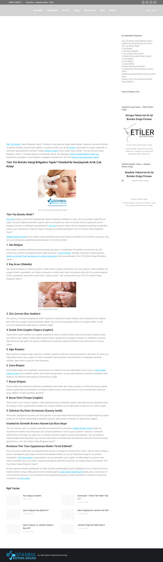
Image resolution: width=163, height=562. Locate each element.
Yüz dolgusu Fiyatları (32, 495)
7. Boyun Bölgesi (128, 64)
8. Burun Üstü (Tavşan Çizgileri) (133, 66)
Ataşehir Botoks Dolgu (144, 205)
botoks (72, 147)
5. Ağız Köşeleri (127, 58)
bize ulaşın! (24, 478)
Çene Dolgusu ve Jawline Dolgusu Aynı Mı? (38, 527)
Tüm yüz (10, 219)
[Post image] (13, 500)
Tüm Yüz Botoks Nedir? (130, 46)
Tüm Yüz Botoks (13, 144)
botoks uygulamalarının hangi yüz (84, 154)
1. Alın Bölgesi (127, 48)
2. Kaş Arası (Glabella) (130, 51)
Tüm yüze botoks (25, 457)
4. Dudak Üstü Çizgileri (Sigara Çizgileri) (136, 56)
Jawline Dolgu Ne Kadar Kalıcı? (91, 525)
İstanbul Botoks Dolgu (16, 237)
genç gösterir (65, 253)
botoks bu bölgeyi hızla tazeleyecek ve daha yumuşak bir (31, 256)
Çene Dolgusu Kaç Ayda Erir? (36, 510)
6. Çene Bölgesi (127, 61)
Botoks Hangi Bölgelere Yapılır (84, 157)
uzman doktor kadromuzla (70, 472)
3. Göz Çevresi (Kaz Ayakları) (133, 53)
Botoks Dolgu (51, 151)
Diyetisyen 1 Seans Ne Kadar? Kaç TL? (92, 497)
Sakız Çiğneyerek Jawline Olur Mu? (93, 510)
